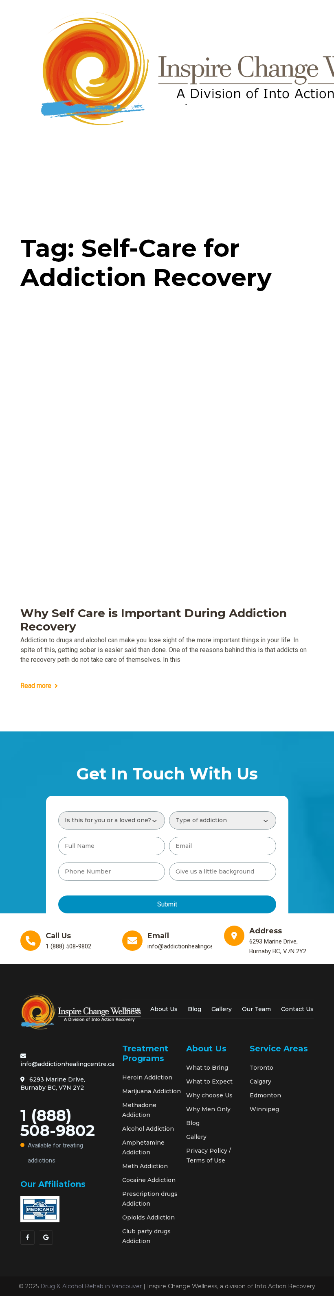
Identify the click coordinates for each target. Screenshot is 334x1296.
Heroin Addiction (147, 1077)
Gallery (221, 1009)
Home (131, 1009)
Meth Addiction (145, 1166)
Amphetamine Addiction (143, 1147)
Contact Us (297, 1009)
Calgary (260, 1081)
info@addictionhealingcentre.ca (67, 1064)
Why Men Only (208, 1109)
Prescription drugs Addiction (150, 1198)
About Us (164, 1009)
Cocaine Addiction (149, 1180)
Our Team (256, 1009)
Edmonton (265, 1095)
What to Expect (209, 1081)
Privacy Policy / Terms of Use (208, 1155)
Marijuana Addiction (151, 1091)
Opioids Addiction (148, 1217)
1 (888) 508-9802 (57, 1135)
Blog (194, 1009)
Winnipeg (264, 1109)
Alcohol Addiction (148, 1128)
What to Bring (207, 1067)
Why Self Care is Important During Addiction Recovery (153, 620)
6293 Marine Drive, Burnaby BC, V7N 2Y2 (52, 1083)
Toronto (261, 1067)
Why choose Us (209, 1095)
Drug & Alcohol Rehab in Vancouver (91, 1286)
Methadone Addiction (139, 1110)
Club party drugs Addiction (146, 1236)
